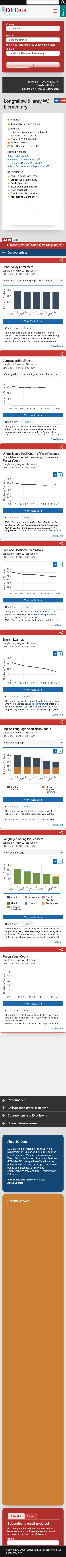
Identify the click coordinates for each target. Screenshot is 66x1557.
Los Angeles (48, 81)
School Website (16, 156)
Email (10, 1538)
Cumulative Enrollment (28, 435)
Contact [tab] (31, 1516)
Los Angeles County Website (22, 163)
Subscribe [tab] (15, 1516)
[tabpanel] (33, 339)
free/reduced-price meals (44, 614)
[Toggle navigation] (55, 11)
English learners (35, 703)
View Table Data (33, 321)
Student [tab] (6, 239)
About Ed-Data (15, 1182)
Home (34, 81)
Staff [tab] (15, 239)
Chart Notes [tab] (11, 328)
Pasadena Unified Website (21, 159)
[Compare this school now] (63, 100)
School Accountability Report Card (26, 166)
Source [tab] (27, 328)
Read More (57, 346)
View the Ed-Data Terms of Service (26, 1179)
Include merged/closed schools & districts (32, 44)
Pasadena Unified (45, 85)
